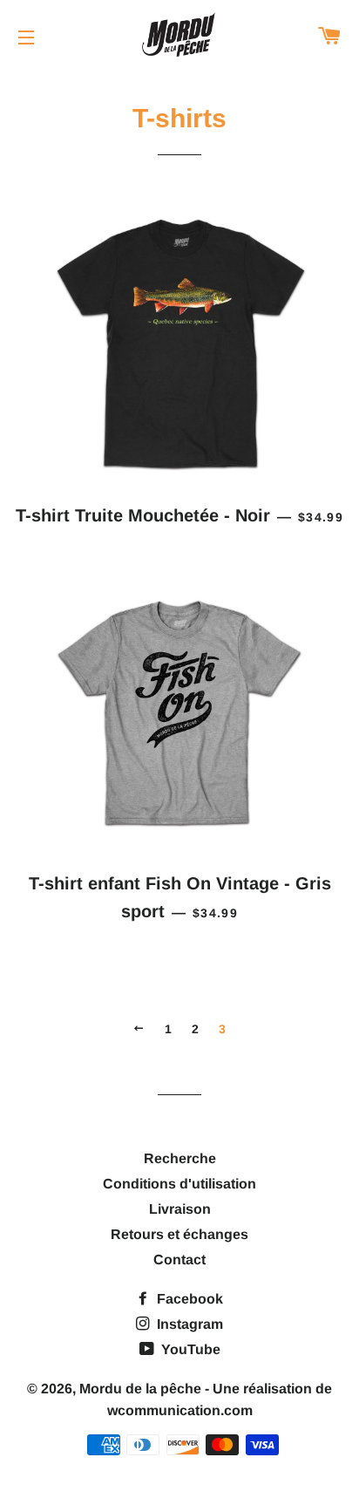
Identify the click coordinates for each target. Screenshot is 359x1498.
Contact (179, 1259)
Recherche (180, 1158)
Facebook (188, 1298)
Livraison (180, 1209)
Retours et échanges (179, 1234)
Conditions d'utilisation (179, 1183)
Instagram (188, 1324)
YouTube (189, 1349)
